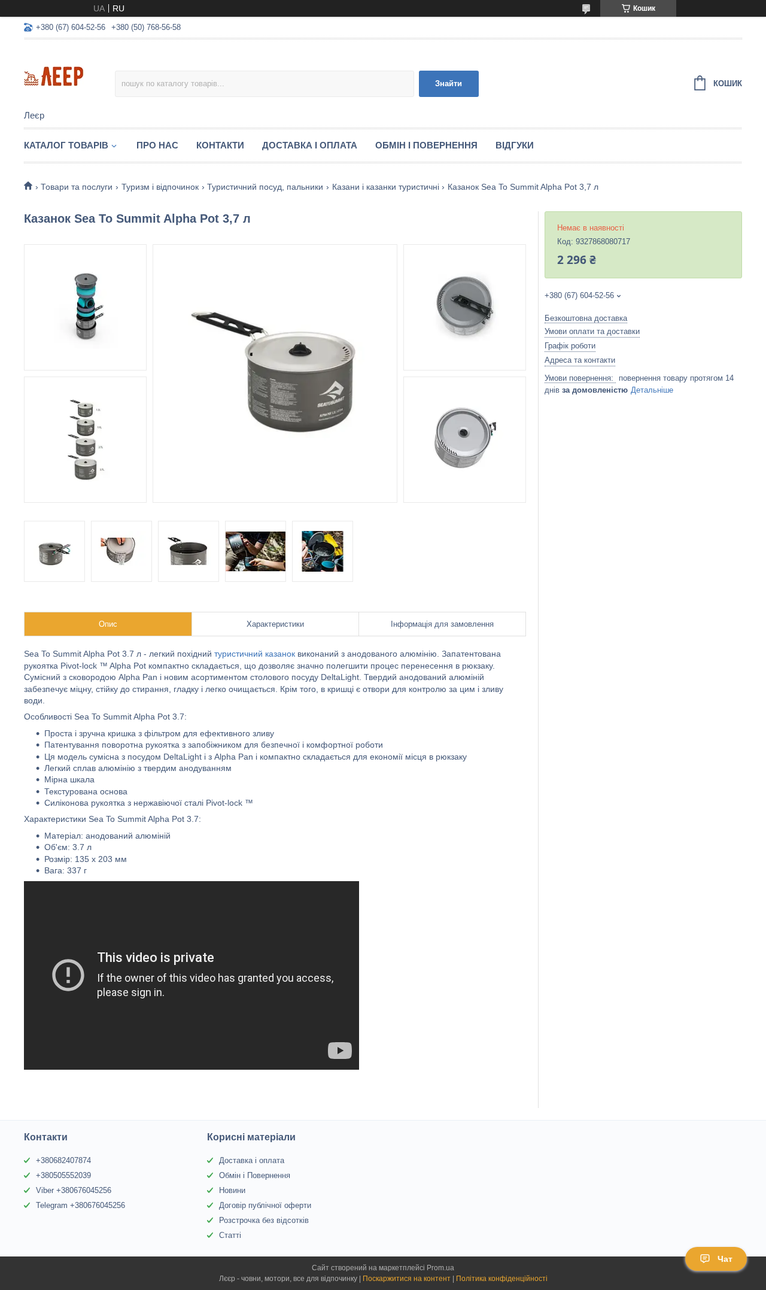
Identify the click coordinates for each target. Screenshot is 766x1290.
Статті (230, 1235)
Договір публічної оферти (265, 1205)
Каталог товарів (66, 145)
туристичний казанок (255, 653)
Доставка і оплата (251, 1160)
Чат (725, 1259)
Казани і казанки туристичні (385, 187)
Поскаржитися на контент (407, 1278)
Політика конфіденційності (502, 1278)
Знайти (448, 83)
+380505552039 (63, 1175)
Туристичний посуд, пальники (265, 187)
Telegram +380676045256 (80, 1205)
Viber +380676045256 (73, 1190)
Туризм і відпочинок (160, 187)
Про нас (157, 145)
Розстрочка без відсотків (264, 1220)
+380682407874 (63, 1160)
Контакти (220, 145)
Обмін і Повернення (426, 145)
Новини (232, 1190)
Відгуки (515, 145)
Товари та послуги (77, 187)
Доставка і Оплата (309, 145)
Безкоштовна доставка (586, 318)
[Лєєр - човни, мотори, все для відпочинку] (69, 75)
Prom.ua (440, 1268)
